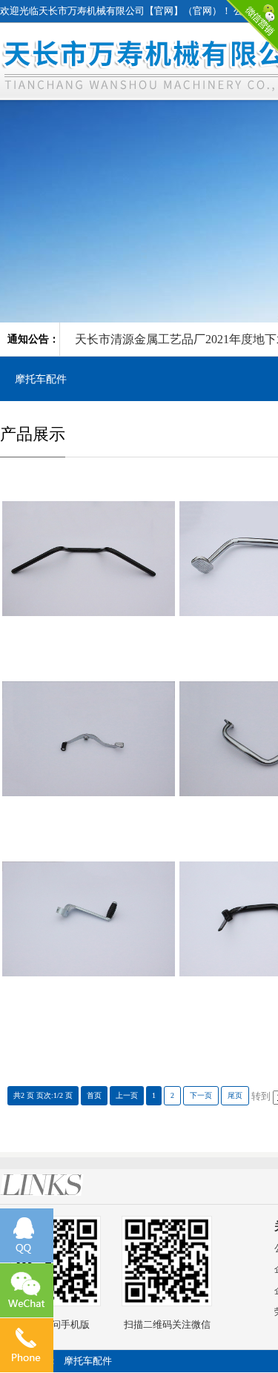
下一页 (201, 1095)
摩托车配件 (41, 379)
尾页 (235, 1095)
